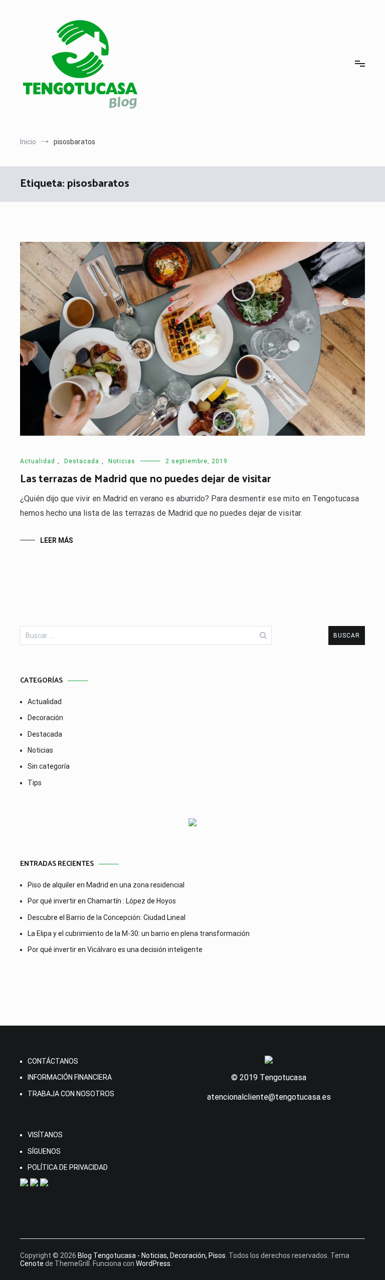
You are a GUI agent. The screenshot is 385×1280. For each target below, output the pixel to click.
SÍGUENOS (44, 1151)
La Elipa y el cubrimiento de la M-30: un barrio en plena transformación (139, 933)
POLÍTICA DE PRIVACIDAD (68, 1167)
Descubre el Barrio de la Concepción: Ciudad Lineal (106, 917)
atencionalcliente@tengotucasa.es (269, 1097)
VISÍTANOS (45, 1135)
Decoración (45, 718)
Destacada (81, 461)
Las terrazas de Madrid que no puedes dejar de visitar (145, 479)
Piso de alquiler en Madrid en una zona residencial (106, 885)
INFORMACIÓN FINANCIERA (70, 1077)
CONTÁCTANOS (53, 1061)
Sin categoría (49, 766)
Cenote (32, 1263)
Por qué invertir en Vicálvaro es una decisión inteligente (115, 949)
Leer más (56, 540)
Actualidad (37, 461)
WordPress (153, 1263)
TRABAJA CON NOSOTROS (71, 1094)
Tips (35, 783)
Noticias (121, 461)
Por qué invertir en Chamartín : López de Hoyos (102, 901)
